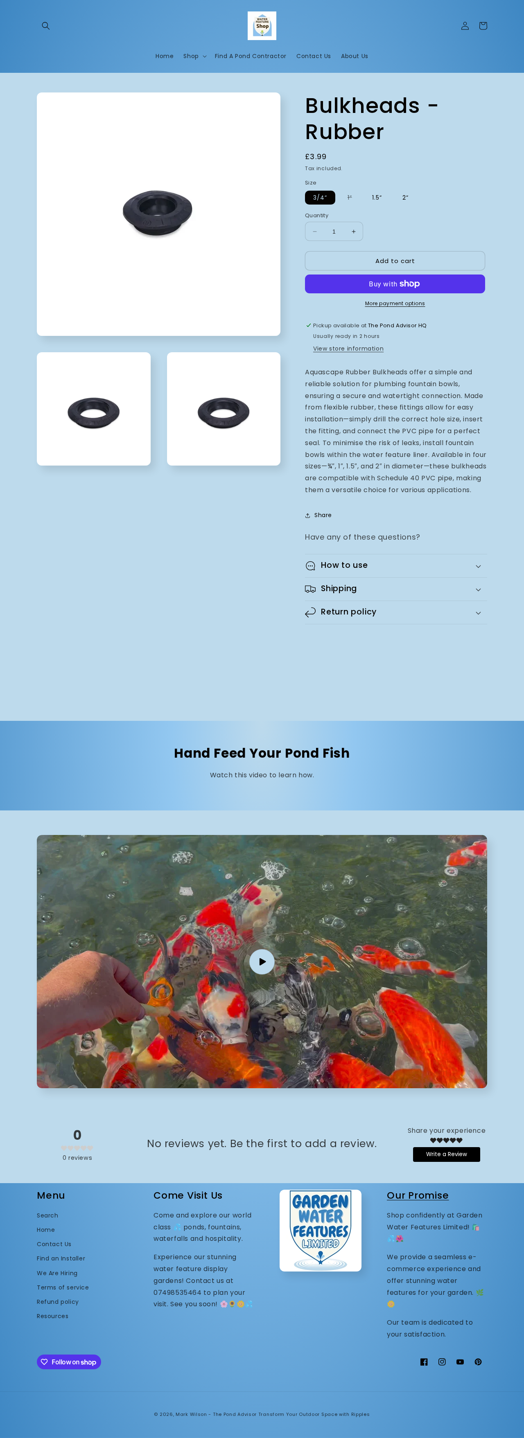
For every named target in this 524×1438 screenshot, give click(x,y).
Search (48, 1215)
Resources (52, 1316)
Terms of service (63, 1287)
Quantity (316, 215)
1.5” (377, 198)
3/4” (320, 198)
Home (46, 1230)
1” (354, 199)
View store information (348, 348)
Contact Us (54, 1244)
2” (405, 198)
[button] (46, 26)
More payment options (395, 303)
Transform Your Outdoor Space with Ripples (314, 1414)
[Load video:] (262, 961)
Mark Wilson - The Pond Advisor (216, 1414)
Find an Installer (61, 1258)
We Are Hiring (57, 1273)
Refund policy (58, 1302)
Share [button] (323, 515)
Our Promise (418, 1195)
